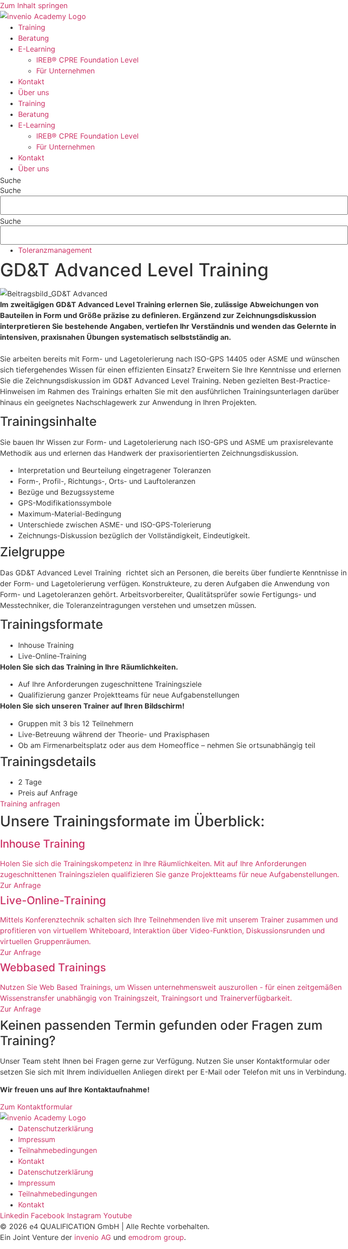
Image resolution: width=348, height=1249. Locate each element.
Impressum (36, 1139)
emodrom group (156, 1237)
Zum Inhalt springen (34, 5)
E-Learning (36, 48)
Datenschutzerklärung (55, 1128)
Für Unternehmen (65, 70)
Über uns (33, 92)
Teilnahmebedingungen (57, 1150)
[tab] (183, 645)
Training (31, 27)
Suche (10, 180)
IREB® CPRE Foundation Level (87, 59)
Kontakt (31, 81)
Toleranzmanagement (55, 250)
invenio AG (92, 1237)
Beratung (33, 38)
